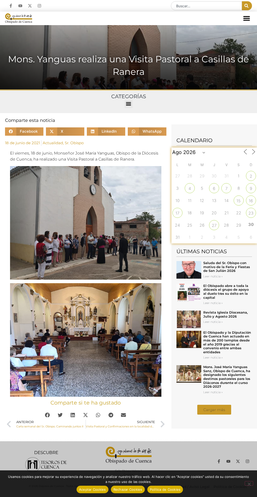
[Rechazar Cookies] (249, 483)
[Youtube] (20, 6)
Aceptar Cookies (92, 489)
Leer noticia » (213, 276)
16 (251, 200)
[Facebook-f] (11, 6)
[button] (246, 18)
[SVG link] (46, 464)
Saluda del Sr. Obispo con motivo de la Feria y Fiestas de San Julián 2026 (226, 267)
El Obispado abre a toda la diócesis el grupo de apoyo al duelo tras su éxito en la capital (226, 292)
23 (250, 213)
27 (214, 225)
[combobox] (206, 5)
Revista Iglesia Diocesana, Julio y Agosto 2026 (225, 314)
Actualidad (53, 142)
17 (177, 213)
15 (238, 200)
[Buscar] (247, 5)
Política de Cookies (165, 489)
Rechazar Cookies (127, 489)
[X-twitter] (30, 6)
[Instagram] (39, 6)
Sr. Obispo (74, 142)
